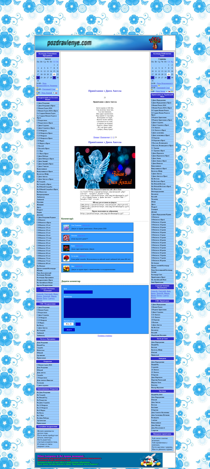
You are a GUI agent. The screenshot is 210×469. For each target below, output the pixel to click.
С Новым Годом (42, 310)
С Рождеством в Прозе (45, 123)
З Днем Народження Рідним (161, 214)
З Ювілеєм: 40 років (158, 240)
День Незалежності (158, 428)
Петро (159, 295)
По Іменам (155, 263)
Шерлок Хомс (156, 382)
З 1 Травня (155, 148)
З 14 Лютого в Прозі (158, 130)
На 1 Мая (40, 415)
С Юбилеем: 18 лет (43, 228)
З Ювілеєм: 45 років (158, 243)
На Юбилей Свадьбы (44, 187)
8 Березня (154, 375)
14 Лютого (155, 370)
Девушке (40, 215)
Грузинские (41, 355)
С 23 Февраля (42, 136)
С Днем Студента (43, 125)
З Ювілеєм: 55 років (158, 248)
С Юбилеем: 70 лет (43, 258)
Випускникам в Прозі (159, 168)
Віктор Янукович (157, 387)
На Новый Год (42, 397)
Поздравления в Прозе (45, 280)
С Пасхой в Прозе (43, 148)
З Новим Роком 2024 (158, 105)
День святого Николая (45, 380)
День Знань (160, 91)
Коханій (154, 197)
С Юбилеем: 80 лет (43, 263)
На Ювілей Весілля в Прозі (161, 186)
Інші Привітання (157, 282)
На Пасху (40, 325)
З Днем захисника (157, 133)
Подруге (40, 210)
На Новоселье (42, 192)
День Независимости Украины (46, 84)
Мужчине (40, 202)
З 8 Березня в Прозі (158, 140)
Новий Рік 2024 (156, 395)
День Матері (155, 425)
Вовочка (154, 385)
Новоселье (40, 350)
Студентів (154, 367)
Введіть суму (69, 321)
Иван (55, 294)
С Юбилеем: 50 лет (43, 248)
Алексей (39, 294)
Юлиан (39, 301)
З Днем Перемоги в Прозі (160, 156)
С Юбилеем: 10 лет (43, 225)
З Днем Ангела (156, 174)
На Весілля (155, 179)
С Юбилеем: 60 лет (43, 253)
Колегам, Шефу (156, 171)
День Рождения (42, 342)
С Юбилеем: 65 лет (43, 256)
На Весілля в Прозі (158, 181)
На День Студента (43, 403)
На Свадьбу (41, 182)
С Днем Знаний (42, 161)
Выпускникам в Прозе (45, 171)
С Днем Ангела (42, 176)
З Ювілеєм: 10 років (158, 222)
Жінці (153, 202)
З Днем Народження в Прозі (161, 103)
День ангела (41, 373)
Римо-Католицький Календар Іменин (161, 271)
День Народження (157, 342)
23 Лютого (155, 372)
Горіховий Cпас (163, 88)
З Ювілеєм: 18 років (158, 225)
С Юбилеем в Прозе (44, 222)
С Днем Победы (42, 156)
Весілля (154, 347)
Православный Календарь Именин (46, 269)
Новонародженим (157, 191)
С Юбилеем (41, 220)
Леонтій (159, 293)
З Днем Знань (156, 158)
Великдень (155, 418)
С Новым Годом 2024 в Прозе (47, 111)
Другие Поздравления (44, 285)
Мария (39, 298)
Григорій (162, 291)
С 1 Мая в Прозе (42, 153)
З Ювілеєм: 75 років (158, 258)
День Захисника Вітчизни (160, 415)
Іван (168, 291)
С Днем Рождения (43, 103)
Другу (39, 207)
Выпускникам (42, 169)
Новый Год (41, 345)
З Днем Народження (158, 100)
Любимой (40, 199)
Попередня (104, 137)
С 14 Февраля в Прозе (44, 133)
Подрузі (154, 207)
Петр (45, 298)
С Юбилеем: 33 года (44, 238)
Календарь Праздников (45, 277)
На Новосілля (156, 189)
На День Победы (43, 418)
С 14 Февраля (42, 130)
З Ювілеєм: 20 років (158, 227)
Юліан (153, 298)
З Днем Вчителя (157, 163)
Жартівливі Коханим (158, 335)
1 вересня (154, 430)
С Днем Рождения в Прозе (46, 106)
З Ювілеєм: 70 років (158, 255)
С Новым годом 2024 (44, 365)
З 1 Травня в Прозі (158, 151)
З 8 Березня (155, 138)
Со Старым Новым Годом (46, 113)
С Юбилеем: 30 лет (43, 235)
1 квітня (154, 420)
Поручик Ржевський (158, 380)
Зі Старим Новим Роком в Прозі (160, 114)
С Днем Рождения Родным (46, 217)
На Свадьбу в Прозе (44, 184)
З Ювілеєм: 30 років (158, 232)
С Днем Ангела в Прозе (45, 179)
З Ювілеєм (155, 217)
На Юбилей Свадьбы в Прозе (47, 189)
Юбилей (40, 353)
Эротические (41, 420)
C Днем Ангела (42, 328)
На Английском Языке (45, 283)
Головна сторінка (105, 336)
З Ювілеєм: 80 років (158, 260)
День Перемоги (156, 377)
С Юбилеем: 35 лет (43, 240)
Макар (53, 296)
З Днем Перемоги (157, 153)
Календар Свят (156, 274)
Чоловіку (154, 199)
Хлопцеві (154, 209)
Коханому (154, 194)
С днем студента (42, 385)
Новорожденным (43, 194)
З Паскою (154, 322)
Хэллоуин (40, 383)
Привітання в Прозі (158, 277)
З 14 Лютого (155, 128)
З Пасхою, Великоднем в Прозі (162, 145)
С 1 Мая (40, 151)
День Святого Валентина (160, 412)
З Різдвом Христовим (158, 117)
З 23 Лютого (155, 317)
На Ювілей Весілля (158, 184)
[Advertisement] (105, 18)
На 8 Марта (41, 410)
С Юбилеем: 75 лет (43, 261)
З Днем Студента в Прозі (160, 125)
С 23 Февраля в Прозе (44, 138)
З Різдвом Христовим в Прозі (161, 120)
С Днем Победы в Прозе (45, 159)
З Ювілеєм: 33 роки (158, 235)
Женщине (40, 205)
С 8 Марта (40, 141)
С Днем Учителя (42, 166)
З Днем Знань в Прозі (158, 161)
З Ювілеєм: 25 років (158, 230)
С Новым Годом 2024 (44, 108)
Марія (153, 295)
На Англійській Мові (158, 280)
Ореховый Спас (48, 89)
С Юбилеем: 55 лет (43, 251)
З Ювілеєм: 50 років (158, 245)
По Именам (41, 266)
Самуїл (166, 295)
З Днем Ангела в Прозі (159, 176)
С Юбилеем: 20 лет (43, 230)
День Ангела (155, 402)
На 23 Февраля (42, 408)
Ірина (153, 293)
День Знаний (46, 93)
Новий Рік (155, 345)
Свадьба (40, 348)
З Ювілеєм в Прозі (158, 220)
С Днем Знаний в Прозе (45, 164)
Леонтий (46, 296)
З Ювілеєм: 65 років (158, 253)
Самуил (51, 298)
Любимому (41, 197)
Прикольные (41, 358)
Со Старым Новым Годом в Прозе (47, 117)
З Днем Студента (157, 122)
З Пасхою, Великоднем (159, 143)
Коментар (68, 296)
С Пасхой (40, 146)
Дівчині (154, 212)
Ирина (39, 296)
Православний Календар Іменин (160, 266)
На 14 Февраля (42, 405)
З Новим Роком (156, 307)
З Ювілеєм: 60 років (158, 250)
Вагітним (154, 407)
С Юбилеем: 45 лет (43, 245)
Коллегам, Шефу (43, 174)
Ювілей (154, 352)
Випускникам (156, 166)
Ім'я (65, 289)
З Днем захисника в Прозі (160, 135)
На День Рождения (43, 392)
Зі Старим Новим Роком (160, 110)
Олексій (154, 291)
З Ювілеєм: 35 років (158, 237)
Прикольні (155, 355)
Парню (39, 212)
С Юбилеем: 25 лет (43, 233)
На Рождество (42, 400)
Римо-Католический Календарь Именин (44, 274)
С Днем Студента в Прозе (46, 128)
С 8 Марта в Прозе (43, 143)
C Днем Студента (43, 315)
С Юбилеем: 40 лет (43, 243)
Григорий (48, 294)
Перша (96, 137)
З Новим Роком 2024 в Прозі (161, 108)
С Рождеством (42, 120)
